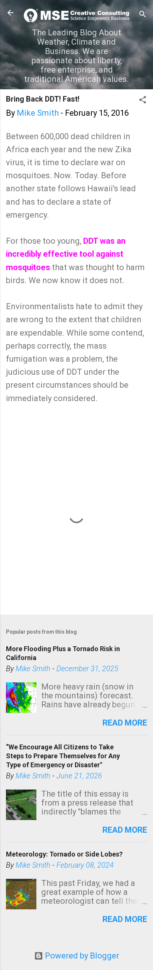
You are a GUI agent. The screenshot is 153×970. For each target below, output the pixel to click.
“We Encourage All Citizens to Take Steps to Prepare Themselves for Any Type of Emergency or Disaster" (63, 756)
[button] (142, 100)
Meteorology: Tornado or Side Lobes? (64, 854)
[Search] (142, 15)
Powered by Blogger (81, 955)
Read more (124, 722)
